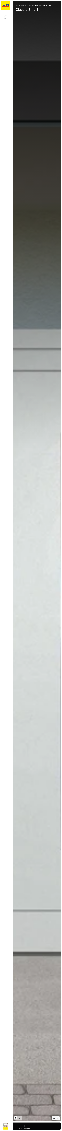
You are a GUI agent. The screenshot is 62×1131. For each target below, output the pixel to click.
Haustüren (25, 5)
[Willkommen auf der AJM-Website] (5, 5)
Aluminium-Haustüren (36, 5)
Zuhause (18, 5)
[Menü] (6, 15)
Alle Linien (55, 1118)
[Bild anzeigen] (15, 1117)
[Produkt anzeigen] (19, 1117)
